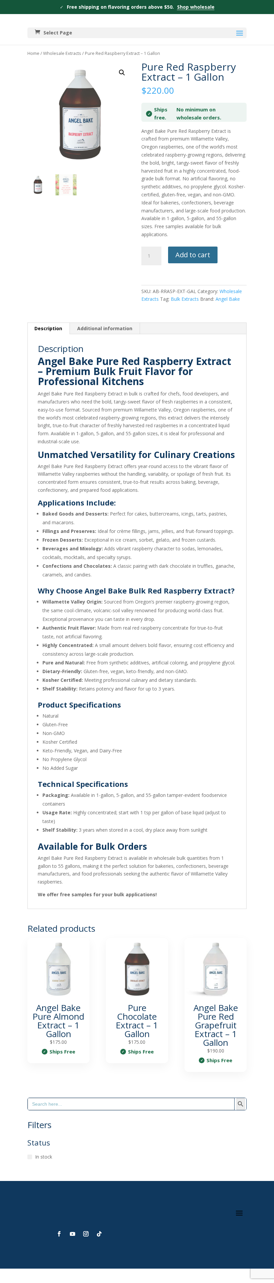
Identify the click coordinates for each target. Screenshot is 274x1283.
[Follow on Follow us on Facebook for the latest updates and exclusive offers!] (59, 1233)
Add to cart (192, 254)
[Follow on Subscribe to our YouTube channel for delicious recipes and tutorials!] (72, 1233)
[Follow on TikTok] (99, 1233)
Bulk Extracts (185, 299)
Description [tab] (48, 328)
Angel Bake (228, 299)
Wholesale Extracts (62, 53)
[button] (122, 73)
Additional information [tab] (104, 328)
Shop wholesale (196, 7)
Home (33, 53)
